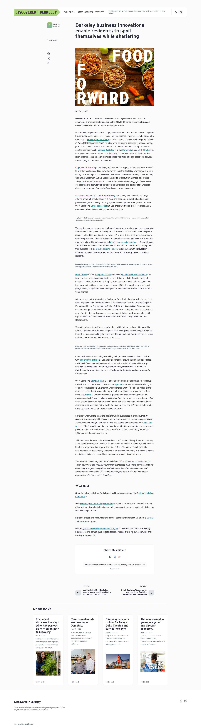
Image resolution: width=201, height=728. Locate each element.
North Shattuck (144, 150)
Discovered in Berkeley (27, 702)
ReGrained (86, 395)
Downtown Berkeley (56, 25)
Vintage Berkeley (106, 150)
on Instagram (100, 528)
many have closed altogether (123, 242)
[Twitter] (180, 701)
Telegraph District (103, 275)
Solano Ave (112, 153)
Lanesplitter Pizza (99, 206)
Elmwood (126, 150)
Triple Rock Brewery (105, 195)
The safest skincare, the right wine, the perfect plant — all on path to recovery (47, 625)
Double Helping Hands (106, 249)
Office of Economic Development (134, 461)
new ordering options (89, 360)
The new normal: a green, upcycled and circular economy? (152, 623)
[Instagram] (185, 701)
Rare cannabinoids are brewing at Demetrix (82, 622)
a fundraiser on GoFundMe (134, 275)
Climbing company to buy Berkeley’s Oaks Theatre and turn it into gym (117, 623)
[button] (176, 12)
